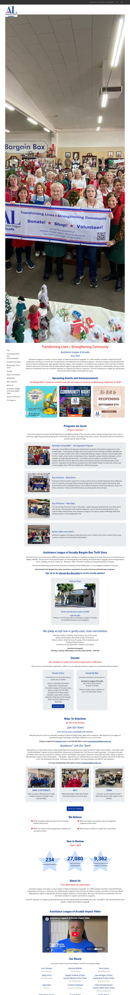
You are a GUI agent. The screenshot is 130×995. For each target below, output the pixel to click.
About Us (10, 385)
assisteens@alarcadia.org (91, 763)
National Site (94, 2)
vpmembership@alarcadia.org (99, 741)
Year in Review (12, 382)
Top (8, 350)
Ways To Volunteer (13, 375)
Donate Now (58, 706)
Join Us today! (75, 808)
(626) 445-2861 (75, 615)
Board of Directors (13, 397)
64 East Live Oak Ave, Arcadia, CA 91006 (75, 612)
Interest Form (61, 741)
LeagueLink (110, 2)
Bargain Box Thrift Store (13, 366)
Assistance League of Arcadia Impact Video (13, 391)
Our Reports (11, 400)
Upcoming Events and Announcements (13, 356)
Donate (102, 2)
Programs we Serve (14, 362)
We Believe (10, 378)
